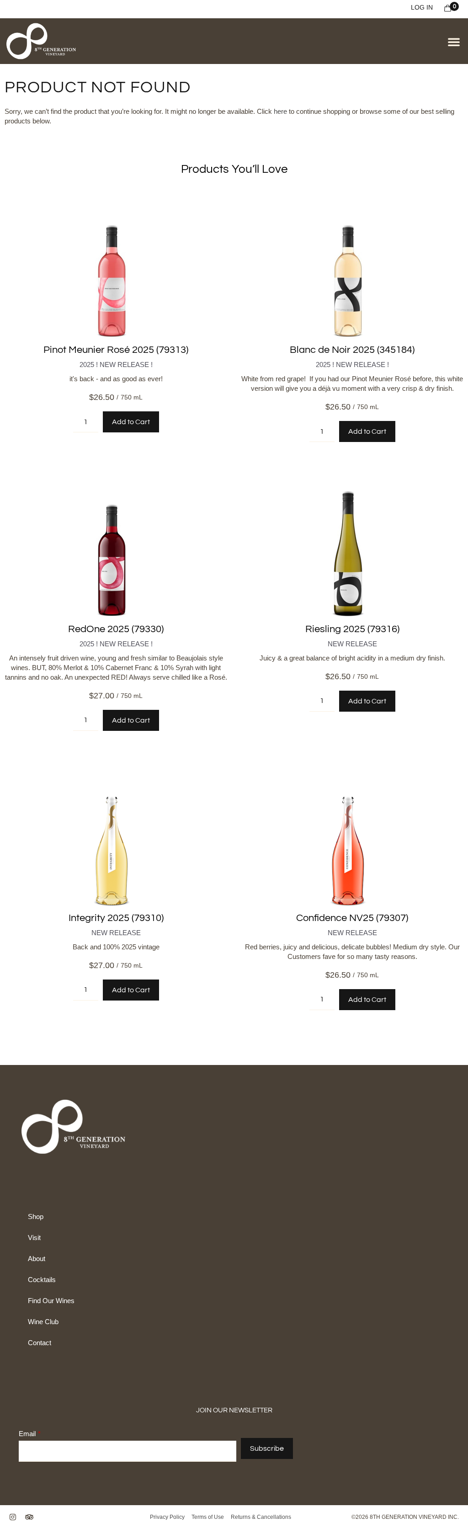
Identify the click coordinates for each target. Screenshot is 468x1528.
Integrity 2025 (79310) (116, 918)
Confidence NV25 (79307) (352, 918)
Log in (422, 7)
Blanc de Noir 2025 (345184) (352, 350)
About (36, 1258)
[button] (453, 41)
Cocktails (42, 1279)
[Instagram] (12, 1517)
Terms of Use (208, 1517)
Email (27, 1433)
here (280, 111)
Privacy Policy (168, 1517)
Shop (35, 1216)
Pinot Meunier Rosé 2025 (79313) (115, 350)
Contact (39, 1343)
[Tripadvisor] (29, 1517)
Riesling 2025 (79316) (352, 629)
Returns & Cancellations (260, 1517)
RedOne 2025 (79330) (116, 629)
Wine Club (43, 1322)
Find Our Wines (51, 1300)
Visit (34, 1237)
